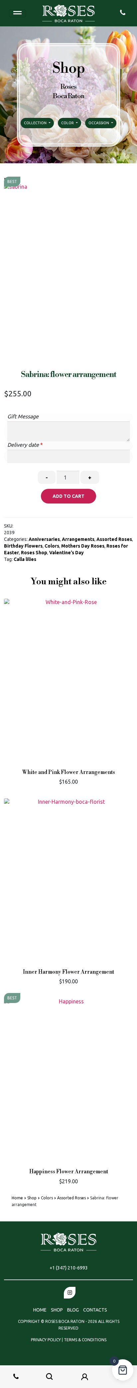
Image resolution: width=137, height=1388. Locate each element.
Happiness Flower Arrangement (68, 1172)
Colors (52, 546)
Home (17, 1198)
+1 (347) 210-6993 (69, 1267)
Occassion (99, 123)
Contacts (95, 1310)
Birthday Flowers (23, 546)
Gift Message (23, 416)
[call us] (123, 11)
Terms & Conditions (85, 1340)
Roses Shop (34, 552)
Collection (36, 123)
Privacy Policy (46, 1340)
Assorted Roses (114, 539)
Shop (32, 1198)
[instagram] (69, 1293)
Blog (73, 1310)
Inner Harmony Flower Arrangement (68, 972)
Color (68, 123)
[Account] (84, 1376)
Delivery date (23, 445)
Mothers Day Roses (82, 546)
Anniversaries (44, 539)
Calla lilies (25, 559)
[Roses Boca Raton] (68, 13)
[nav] (17, 13)
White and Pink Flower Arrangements (68, 772)
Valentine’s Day (66, 552)
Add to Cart (68, 496)
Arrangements (78, 539)
